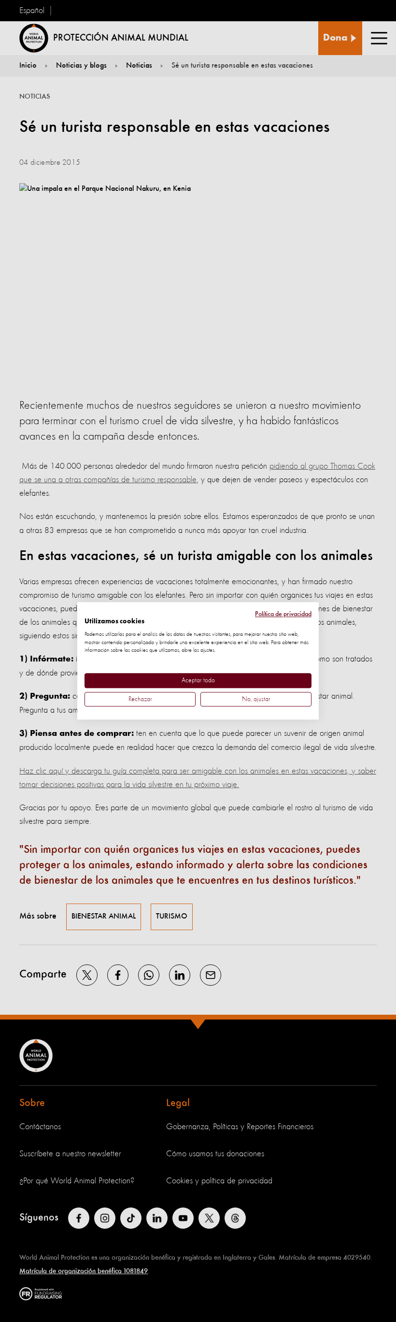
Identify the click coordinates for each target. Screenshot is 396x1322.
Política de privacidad (283, 614)
